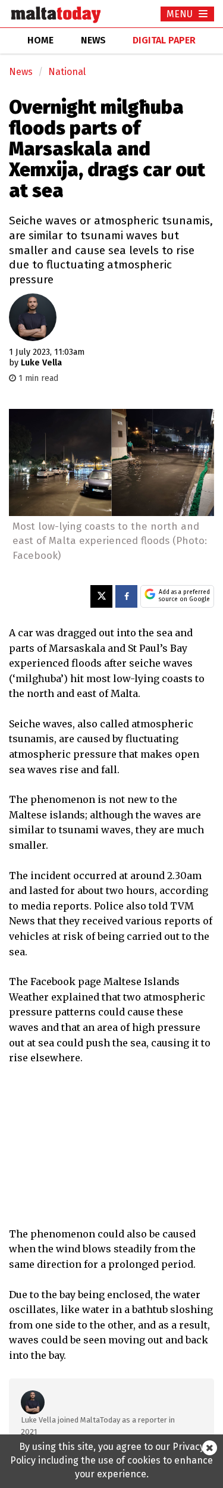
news (93, 40)
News (21, 71)
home (40, 40)
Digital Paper (164, 40)
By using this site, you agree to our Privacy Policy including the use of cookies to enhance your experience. (111, 1460)
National (67, 71)
